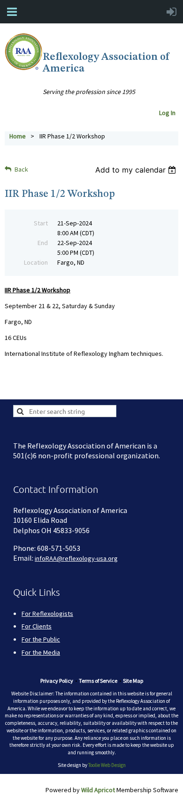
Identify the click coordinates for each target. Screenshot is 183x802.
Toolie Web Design (107, 765)
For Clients (37, 626)
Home (17, 136)
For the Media (41, 652)
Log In (168, 112)
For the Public (41, 639)
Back (21, 169)
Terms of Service (98, 680)
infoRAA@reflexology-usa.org (76, 558)
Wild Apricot (98, 790)
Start (41, 223)
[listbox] (136, 169)
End (43, 242)
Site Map (133, 680)
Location (36, 262)
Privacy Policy (56, 680)
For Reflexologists (47, 613)
